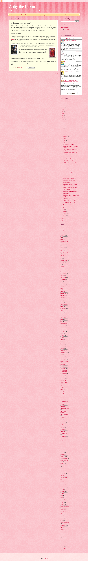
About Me (19, 15)
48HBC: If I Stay (66, 176)
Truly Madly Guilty (67, 51)
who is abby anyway (64, 539)
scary (61, 479)
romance (62, 475)
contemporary (63, 297)
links (61, 377)
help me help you (64, 350)
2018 (63, 109)
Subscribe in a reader (65, 27)
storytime (62, 502)
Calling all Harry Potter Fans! (68, 160)
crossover (62, 302)
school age (62, 481)
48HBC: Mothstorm (66, 170)
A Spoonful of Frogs (68, 71)
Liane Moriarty (67, 52)
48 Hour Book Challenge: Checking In (70, 172)
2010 (63, 126)
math (61, 385)
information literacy (64, 361)
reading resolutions (64, 465)
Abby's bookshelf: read (71, 38)
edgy (61, 321)
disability (62, 312)
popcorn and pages (64, 441)
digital (62, 310)
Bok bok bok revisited (67, 154)
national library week (65, 408)
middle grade (63, 391)
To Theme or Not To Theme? (68, 144)
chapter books (63, 284)
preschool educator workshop (64, 447)
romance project (64, 477)
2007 (63, 220)
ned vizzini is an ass (64, 414)
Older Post (55, 74)
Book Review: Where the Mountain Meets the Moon (71, 196)
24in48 (62, 227)
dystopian (62, 315)
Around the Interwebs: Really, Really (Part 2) (70, 150)
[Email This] (29, 67)
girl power (62, 337)
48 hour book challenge (63, 229)
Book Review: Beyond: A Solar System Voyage (70, 147)
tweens (62, 520)
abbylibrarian (69, 29)
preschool (62, 445)
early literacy (63, 317)
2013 (63, 119)
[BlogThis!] (30, 67)
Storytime (50, 15)
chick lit (62, 286)
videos (62, 529)
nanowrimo (63, 406)
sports (62, 497)
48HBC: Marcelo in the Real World (69, 178)
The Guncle (66, 61)
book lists (62, 275)
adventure (62, 233)
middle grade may (64, 393)
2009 (63, 128)
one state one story (64, 424)
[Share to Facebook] (33, 67)
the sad (62, 515)
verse (61, 527)
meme (62, 387)
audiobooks (63, 247)
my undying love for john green (64, 402)
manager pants (63, 380)
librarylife (62, 375)
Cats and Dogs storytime (67, 158)
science (62, 483)
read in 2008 (63, 456)
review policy (63, 473)
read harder (63, 454)
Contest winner (66, 193)
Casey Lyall (66, 72)
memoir (62, 389)
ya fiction (62, 546)
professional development (63, 450)
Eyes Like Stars (28, 51)
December (65, 130)
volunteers (62, 531)
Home (12, 15)
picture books (63, 436)
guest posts (63, 346)
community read (64, 293)
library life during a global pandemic (64, 371)
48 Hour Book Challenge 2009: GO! (70, 187)
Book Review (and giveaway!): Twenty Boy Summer (70, 163)
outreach (62, 427)
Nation (20, 57)
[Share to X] (31, 67)
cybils (62, 306)
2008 (63, 218)
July (64, 140)
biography (62, 262)
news (61, 419)
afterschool (63, 235)
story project (63, 500)
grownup (62, 344)
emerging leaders (64, 323)
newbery (62, 417)
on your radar (63, 422)
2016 (63, 113)
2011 (63, 124)
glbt (61, 341)
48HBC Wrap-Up (66, 168)
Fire (26, 54)
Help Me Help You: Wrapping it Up (69, 166)
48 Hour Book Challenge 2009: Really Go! (70, 185)
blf (61, 264)
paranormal (63, 431)
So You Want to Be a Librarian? (65, 15)
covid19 (62, 299)
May (64, 207)
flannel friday (63, 331)
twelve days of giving (65, 522)
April (64, 209)
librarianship (63, 368)
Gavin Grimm (67, 82)
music (62, 399)
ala (61, 237)
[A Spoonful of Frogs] (62, 75)
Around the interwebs (67, 189)
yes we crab (63, 548)
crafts (62, 300)
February (65, 213)
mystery (62, 404)
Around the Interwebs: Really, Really (70, 152)
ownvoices (63, 429)
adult (61, 231)
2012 (63, 121)
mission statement (64, 396)
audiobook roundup (64, 244)
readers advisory (64, 458)
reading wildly (63, 470)
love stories (63, 378)
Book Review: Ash (66, 198)
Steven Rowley (67, 62)
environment (63, 325)
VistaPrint (13, 39)
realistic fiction (63, 471)
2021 (63, 103)
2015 (63, 115)
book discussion (64, 273)
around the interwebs (64, 241)
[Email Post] (27, 67)
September (65, 136)
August (64, 138)
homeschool (63, 356)
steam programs (64, 499)
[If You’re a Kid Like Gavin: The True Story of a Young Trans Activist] (62, 82)
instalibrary (63, 364)
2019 (63, 107)
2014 (63, 117)
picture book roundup (65, 433)
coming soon (63, 291)
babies (62, 250)
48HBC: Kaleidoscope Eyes (68, 182)
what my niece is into (65, 536)
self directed (63, 491)
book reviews (63, 277)
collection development (63, 289)
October (64, 134)
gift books (62, 335)
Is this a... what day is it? (67, 156)
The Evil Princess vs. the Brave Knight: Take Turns (70, 41)
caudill (62, 283)
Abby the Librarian (25, 6)
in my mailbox (63, 358)
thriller (62, 517)
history (62, 354)
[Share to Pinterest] (34, 67)
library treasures (64, 373)
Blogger (46, 558)
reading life (63, 463)
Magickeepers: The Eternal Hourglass (70, 204)
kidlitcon (62, 366)
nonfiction (62, 421)
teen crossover (63, 511)
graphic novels (63, 343)
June (64, 142)
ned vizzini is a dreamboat (63, 412)
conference (63, 295)
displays (62, 314)
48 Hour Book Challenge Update (69, 180)
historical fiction (64, 352)
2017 (63, 111)
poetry (62, 438)
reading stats (63, 468)
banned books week (64, 252)
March (64, 211)
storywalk (62, 504)
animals (62, 239)
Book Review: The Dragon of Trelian (70, 200)
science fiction (63, 487)
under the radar (63, 525)
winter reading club (64, 542)
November (65, 132)
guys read (62, 348)
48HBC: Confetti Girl (67, 174)
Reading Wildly (40, 15)
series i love (63, 493)
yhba (61, 550)
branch (62, 281)
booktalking (63, 279)
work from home (64, 545)
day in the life (63, 308)
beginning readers (64, 260)
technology (63, 509)
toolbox (62, 518)
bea (61, 258)
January (64, 215)
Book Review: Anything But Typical (70, 191)
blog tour (62, 266)
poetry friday (63, 440)
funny (62, 333)
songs (62, 495)
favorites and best (64, 328)
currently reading (64, 304)
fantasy (62, 327)
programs (62, 452)
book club (62, 271)
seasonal (62, 489)
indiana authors (63, 359)
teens (61, 513)
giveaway (62, 339)
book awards (63, 269)
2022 (63, 101)
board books (63, 268)
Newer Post (12, 74)
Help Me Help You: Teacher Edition (69, 202)
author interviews (64, 249)
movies (62, 397)
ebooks (62, 319)
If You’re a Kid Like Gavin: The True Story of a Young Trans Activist (71, 81)
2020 (63, 105)
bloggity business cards (37, 37)
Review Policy (29, 15)
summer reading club (65, 506)
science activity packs (65, 484)
